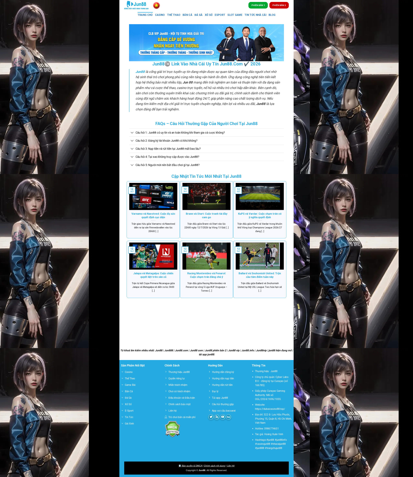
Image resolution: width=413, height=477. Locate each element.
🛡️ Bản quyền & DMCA (190, 465)
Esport (220, 14)
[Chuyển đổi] (132, 132)
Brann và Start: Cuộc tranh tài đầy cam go (206, 215)
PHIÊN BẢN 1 (258, 5)
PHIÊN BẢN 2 (279, 5)
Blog (272, 14)
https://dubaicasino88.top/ (270, 408)
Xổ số (209, 14)
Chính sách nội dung (214, 465)
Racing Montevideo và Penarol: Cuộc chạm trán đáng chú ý (206, 275)
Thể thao (174, 14)
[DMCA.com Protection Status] (172, 428)
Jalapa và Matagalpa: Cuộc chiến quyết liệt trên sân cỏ (153, 275)
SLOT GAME (234, 14)
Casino (160, 14)
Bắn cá (187, 14)
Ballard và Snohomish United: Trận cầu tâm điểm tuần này (260, 275)
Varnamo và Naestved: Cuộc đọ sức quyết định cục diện (153, 215)
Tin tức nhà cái (255, 14)
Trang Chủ (145, 14)
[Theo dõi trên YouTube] (222, 417)
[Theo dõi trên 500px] (228, 417)
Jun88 (274, 371)
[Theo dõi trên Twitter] (211, 417)
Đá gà (199, 14)
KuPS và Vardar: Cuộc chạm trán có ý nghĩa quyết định (260, 215)
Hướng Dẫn (215, 365)
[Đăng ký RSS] (217, 417)
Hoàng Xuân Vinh (273, 434)
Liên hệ (231, 465)
